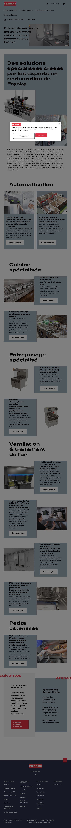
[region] (35, 131)
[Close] (59, 124)
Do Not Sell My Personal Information (24, 136)
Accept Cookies (41, 135)
